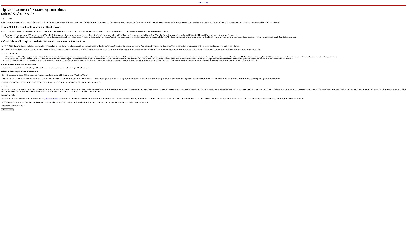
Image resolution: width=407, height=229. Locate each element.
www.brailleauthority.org (53, 98)
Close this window (7, 109)
